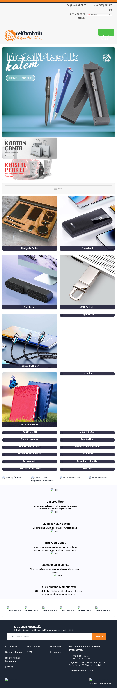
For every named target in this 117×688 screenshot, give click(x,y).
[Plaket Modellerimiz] (73, 477)
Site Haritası (33, 646)
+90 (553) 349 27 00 (81, 659)
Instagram (55, 652)
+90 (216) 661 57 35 (76, 5)
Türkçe (94, 14)
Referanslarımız (13, 652)
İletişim (9, 667)
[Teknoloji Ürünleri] (15, 477)
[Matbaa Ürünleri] (102, 477)
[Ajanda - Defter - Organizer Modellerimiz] (44, 479)
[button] (86, 33)
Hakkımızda (11, 646)
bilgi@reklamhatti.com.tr (83, 670)
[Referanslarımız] (14, 609)
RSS (29, 652)
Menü (60, 188)
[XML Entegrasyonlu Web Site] (31, 680)
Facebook (55, 646)
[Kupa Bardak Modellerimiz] (29, 169)
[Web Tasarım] (100, 680)
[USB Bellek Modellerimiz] (58, 92)
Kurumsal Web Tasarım (100, 684)
